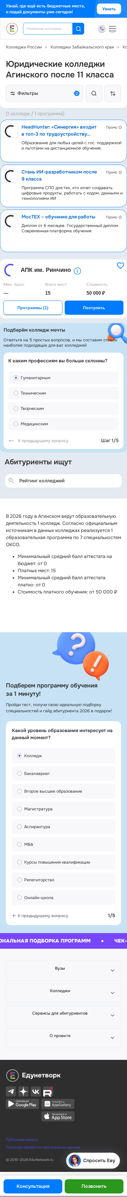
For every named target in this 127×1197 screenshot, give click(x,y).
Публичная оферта (22, 1139)
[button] (63, 970)
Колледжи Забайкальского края (82, 47)
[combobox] (52, 28)
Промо (111, 127)
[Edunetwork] (12, 29)
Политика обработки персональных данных (43, 1147)
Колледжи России (24, 47)
